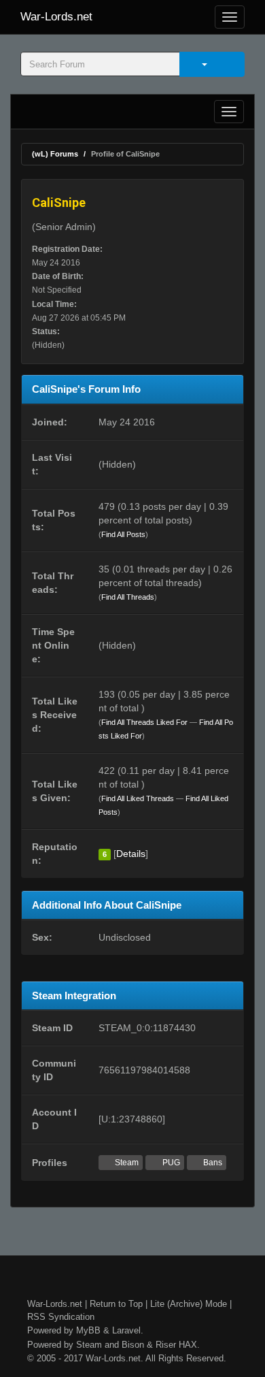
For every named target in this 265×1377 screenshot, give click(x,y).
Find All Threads (127, 597)
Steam (126, 1162)
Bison (133, 1345)
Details (130, 853)
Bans (211, 1162)
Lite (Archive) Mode (188, 1304)
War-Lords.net (56, 16)
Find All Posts (123, 534)
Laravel (126, 1330)
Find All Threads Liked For (144, 722)
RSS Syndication (60, 1317)
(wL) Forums (55, 154)
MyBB (88, 1330)
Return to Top (116, 1304)
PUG (170, 1162)
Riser (166, 1345)
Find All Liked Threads (137, 798)
